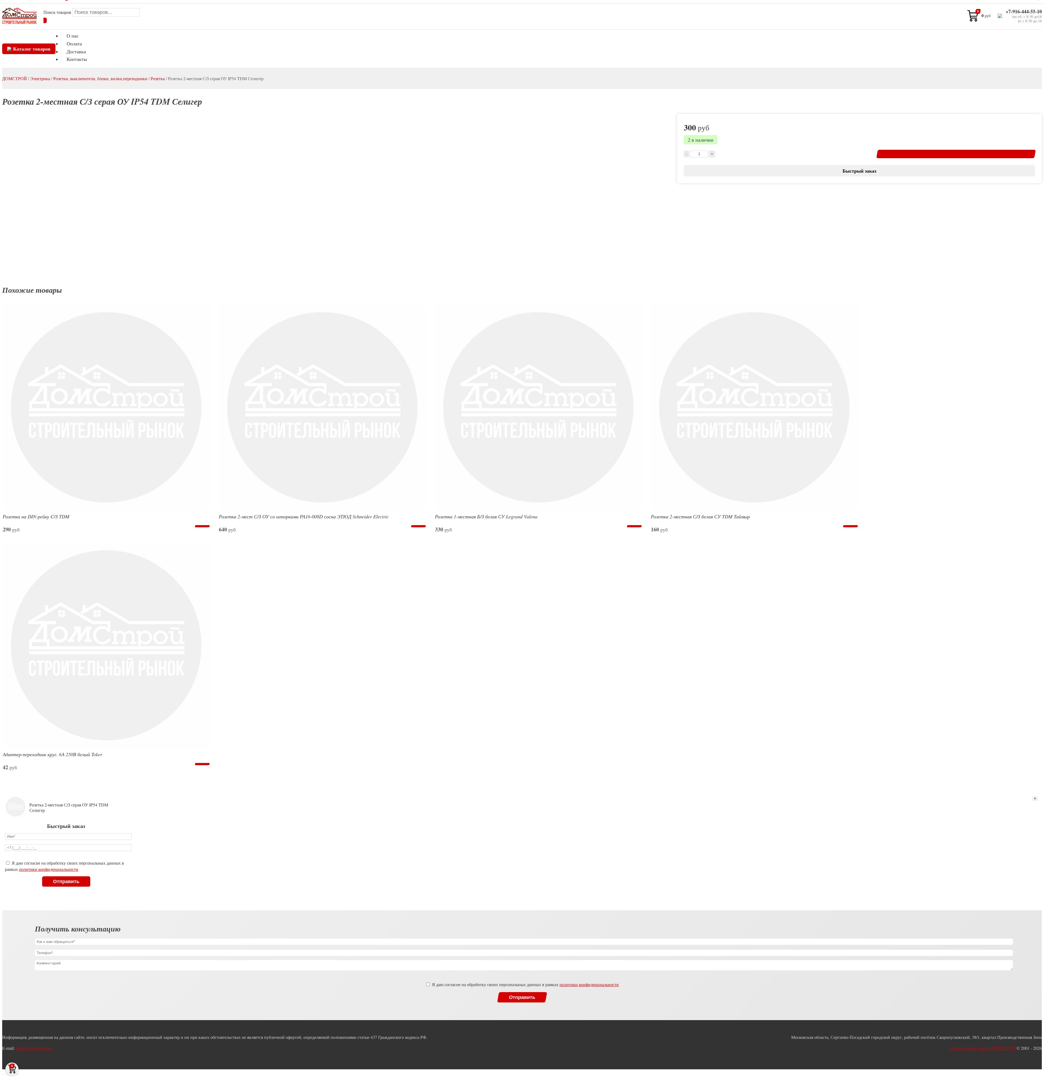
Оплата (74, 43)
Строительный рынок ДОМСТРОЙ (982, 1048)
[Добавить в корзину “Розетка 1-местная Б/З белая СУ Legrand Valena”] (634, 526)
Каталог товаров (32, 48)
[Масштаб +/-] (16, 1074)
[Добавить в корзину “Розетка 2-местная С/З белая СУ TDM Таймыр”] (850, 526)
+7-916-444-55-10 (1024, 12)
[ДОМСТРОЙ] (19, 16)
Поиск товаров (58, 12)
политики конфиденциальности (48, 869)
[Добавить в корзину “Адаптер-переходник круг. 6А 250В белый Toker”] (202, 764)
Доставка (76, 51)
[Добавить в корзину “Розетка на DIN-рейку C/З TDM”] (202, 526)
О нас (73, 35)
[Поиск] (45, 20)
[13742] (956, 154)
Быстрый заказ (859, 170)
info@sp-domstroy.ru (34, 1048)
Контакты (77, 59)
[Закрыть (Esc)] (3, 1074)
